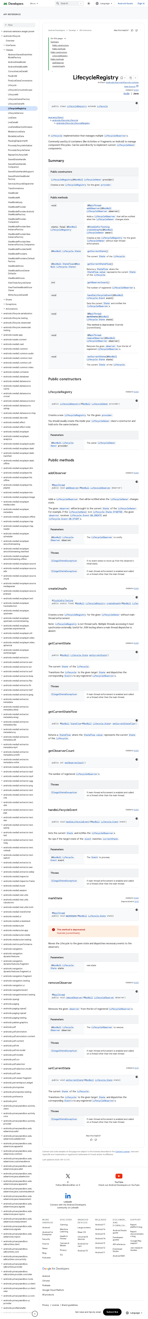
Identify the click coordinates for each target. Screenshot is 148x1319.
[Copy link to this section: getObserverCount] (77, 751)
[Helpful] (132, 30)
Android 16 (100, 1229)
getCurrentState (96, 251)
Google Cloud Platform (53, 1290)
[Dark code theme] (136, 103)
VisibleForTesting (99, 226)
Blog (44, 1253)
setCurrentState (96, 356)
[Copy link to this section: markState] (65, 898)
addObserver (93, 208)
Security (46, 1239)
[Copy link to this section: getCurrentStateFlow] (80, 712)
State (102, 256)
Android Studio (125, 3)
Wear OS (82, 1232)
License (55, 1305)
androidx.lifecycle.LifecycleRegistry (73, 123)
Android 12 (100, 1247)
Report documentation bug (137, 1233)
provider (106, 184)
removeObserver (95, 338)
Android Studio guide (120, 1231)
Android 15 (100, 1234)
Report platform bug (136, 1225)
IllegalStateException (64, 560)
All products (48, 1294)
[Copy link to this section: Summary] (67, 161)
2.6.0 (136, 588)
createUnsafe (94, 229)
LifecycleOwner (126, 145)
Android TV (83, 1250)
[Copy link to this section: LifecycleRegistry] (75, 392)
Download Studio (117, 1250)
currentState (110, 839)
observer (110, 346)
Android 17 (100, 1224)
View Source (129, 86)
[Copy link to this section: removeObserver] (75, 983)
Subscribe (112, 1312)
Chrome (46, 1280)
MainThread (95, 205)
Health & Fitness (64, 1237)
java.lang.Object (56, 117)
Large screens (84, 1227)
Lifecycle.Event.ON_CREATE (86, 515)
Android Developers (56, 30)
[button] (19, 31)
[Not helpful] (136, 30)
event (88, 839)
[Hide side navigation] (35, 1314)
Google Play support (135, 1242)
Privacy (63, 1250)
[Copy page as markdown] (131, 77)
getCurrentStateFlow (99, 264)
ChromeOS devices (83, 1237)
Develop (72, 30)
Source (45, 1243)
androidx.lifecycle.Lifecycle (65, 120)
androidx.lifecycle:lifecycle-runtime (122, 82)
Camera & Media (64, 1244)
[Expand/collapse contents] (65, 38)
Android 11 (100, 1252)
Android (46, 1227)
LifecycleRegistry (77, 106)
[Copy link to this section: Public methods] (77, 460)
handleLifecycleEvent (99, 295)
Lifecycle (102, 106)
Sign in (141, 3)
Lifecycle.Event (96, 298)
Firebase (46, 1285)
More (33, 3)
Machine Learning (64, 1230)
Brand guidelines (70, 1305)
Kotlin (127, 93)
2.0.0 (136, 90)
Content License (122, 1151)
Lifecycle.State (72, 251)
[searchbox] (19, 25)
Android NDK (119, 1256)
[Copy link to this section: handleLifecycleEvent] (80, 810)
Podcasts (46, 1257)
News (44, 1248)
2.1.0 (137, 901)
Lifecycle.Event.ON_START (64, 519)
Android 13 (100, 1243)
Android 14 (100, 1238)
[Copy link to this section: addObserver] (69, 473)
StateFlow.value (96, 272)
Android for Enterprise (47, 1233)
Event (68, 675)
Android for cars (83, 1244)
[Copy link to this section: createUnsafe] (70, 589)
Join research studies (136, 1248)
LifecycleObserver (115, 135)
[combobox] (69, 3)
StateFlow (68, 264)
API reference (12, 14)
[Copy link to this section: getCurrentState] (73, 643)
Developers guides (118, 1238)
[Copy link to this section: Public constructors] (84, 379)
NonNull (78, 179)
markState (92, 316)
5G (61, 1254)
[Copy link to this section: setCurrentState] (73, 1068)
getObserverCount (97, 282)
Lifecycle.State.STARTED (107, 512)
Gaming (64, 1224)
